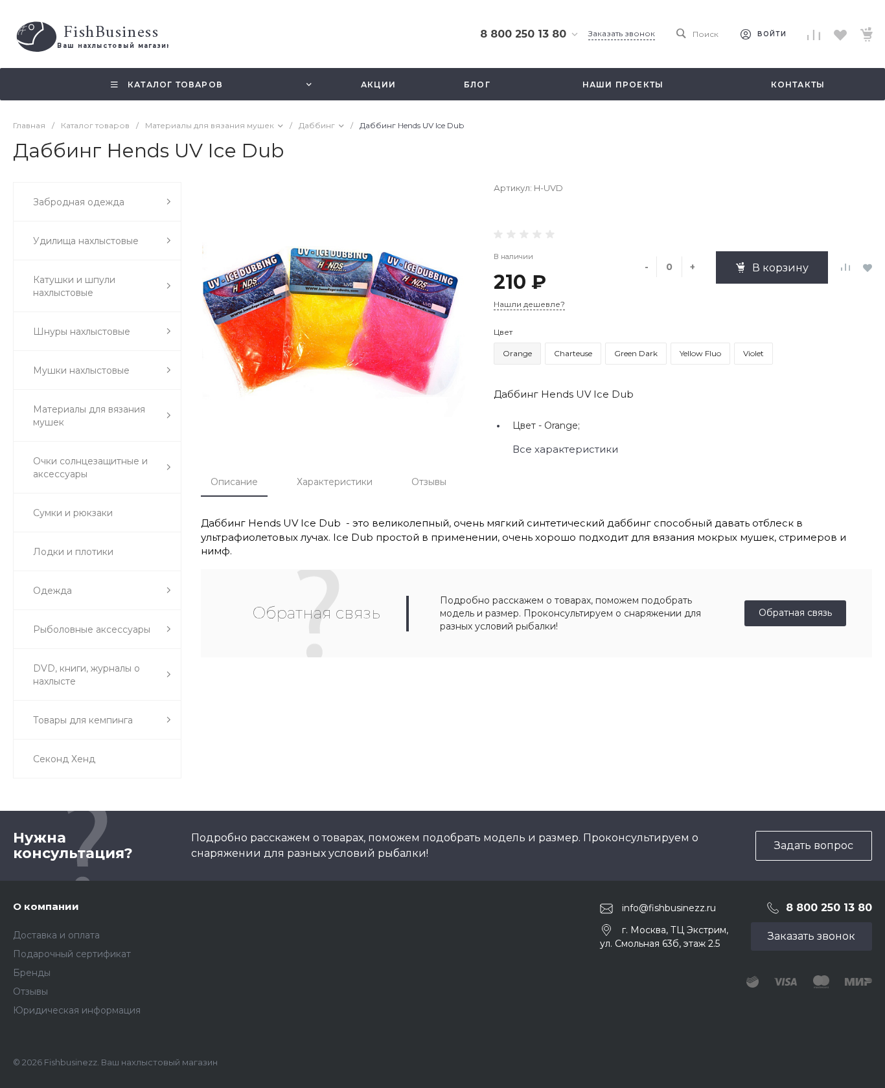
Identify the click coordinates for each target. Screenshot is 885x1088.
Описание (234, 482)
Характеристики (335, 482)
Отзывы (428, 482)
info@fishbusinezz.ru (669, 908)
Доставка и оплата (56, 935)
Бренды (32, 973)
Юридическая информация (77, 1010)
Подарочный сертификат (72, 954)
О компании (46, 906)
